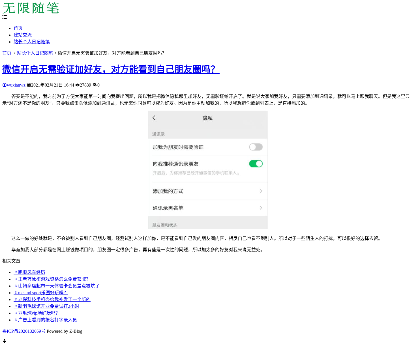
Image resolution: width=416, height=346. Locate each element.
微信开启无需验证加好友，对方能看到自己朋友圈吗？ (111, 69)
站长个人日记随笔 (32, 41)
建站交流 (23, 35)
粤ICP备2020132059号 (24, 331)
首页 (18, 28)
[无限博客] (30, 12)
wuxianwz (16, 85)
